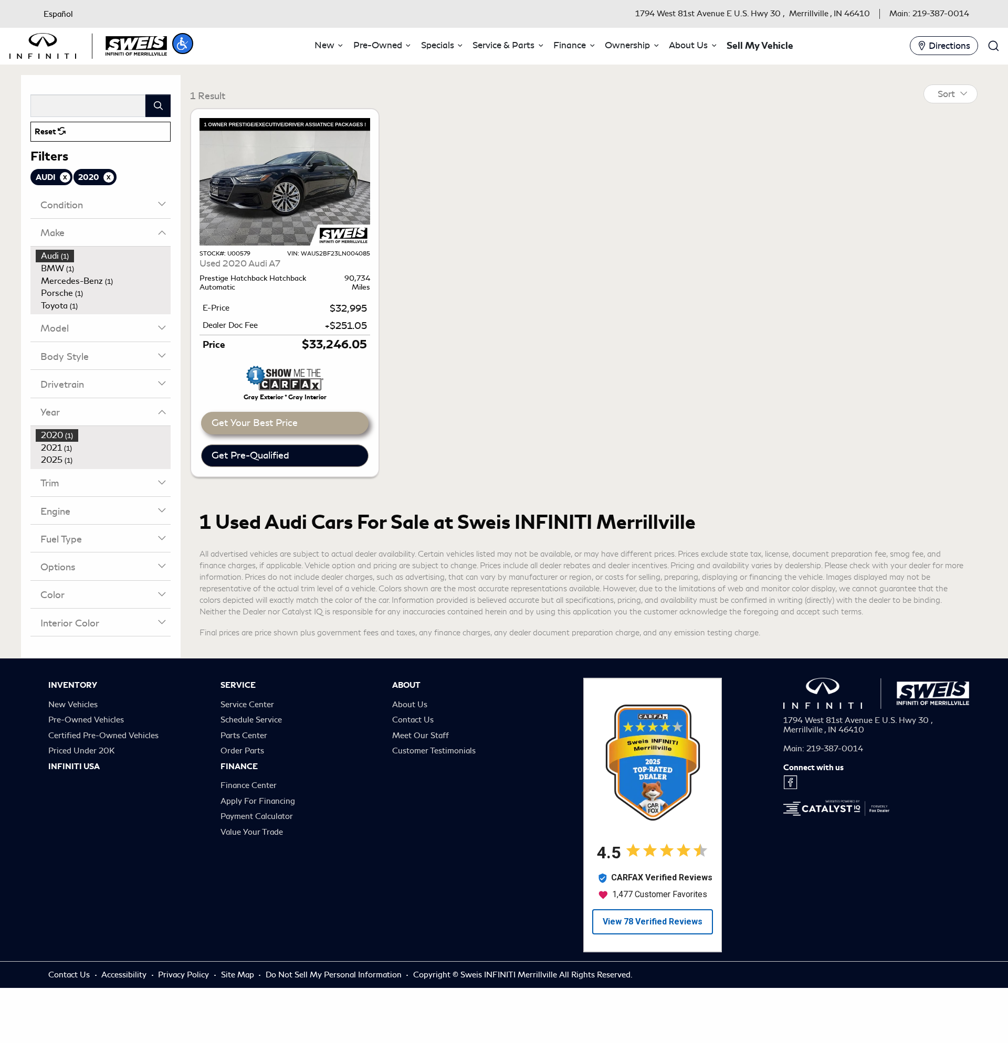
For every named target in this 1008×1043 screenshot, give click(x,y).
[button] (182, 43)
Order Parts (242, 786)
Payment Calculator (256, 852)
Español (58, 14)
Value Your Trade (251, 867)
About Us (409, 740)
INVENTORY (72, 721)
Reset (46, 131)
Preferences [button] (508, 1008)
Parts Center (243, 771)
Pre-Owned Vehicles (86, 755)
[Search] (158, 105)
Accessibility (125, 1010)
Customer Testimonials (434, 786)
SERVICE (238, 721)
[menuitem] (103, 256)
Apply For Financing (257, 837)
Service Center (247, 740)
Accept (817, 1008)
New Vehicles (73, 740)
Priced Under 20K (81, 786)
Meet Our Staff (420, 771)
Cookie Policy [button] (289, 1008)
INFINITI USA (74, 802)
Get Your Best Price (255, 458)
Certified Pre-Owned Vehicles (103, 771)
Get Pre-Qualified (250, 491)
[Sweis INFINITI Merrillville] (88, 44)
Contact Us (413, 755)
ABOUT (406, 721)
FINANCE (239, 802)
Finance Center (248, 821)
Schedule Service (251, 755)
